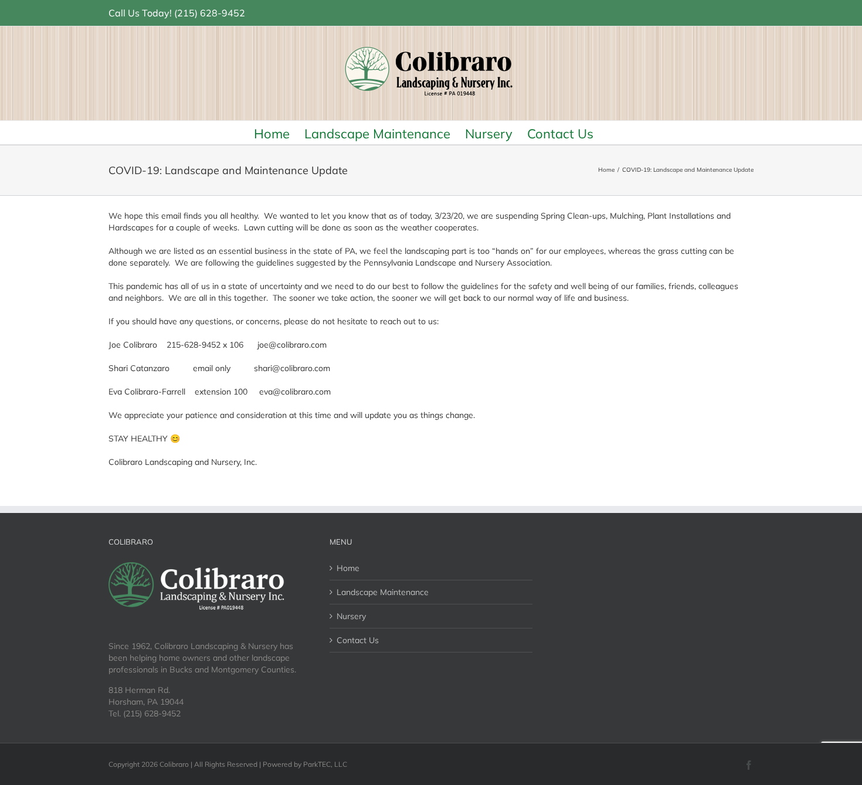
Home (348, 568)
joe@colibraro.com (292, 344)
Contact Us (358, 640)
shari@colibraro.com (292, 368)
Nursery (351, 616)
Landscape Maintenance (383, 592)
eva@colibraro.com (295, 391)
